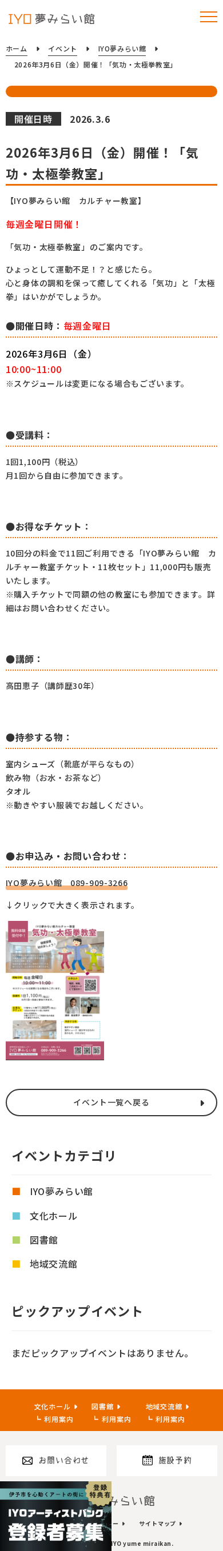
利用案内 (58, 1419)
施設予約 (175, 1460)
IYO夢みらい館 (61, 1191)
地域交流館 (54, 1264)
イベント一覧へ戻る (111, 1102)
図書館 (44, 1240)
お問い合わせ (63, 1460)
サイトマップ (157, 1523)
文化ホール (54, 1216)
